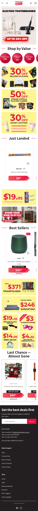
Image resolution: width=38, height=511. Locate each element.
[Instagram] (21, 508)
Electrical (4, 490)
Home (3, 479)
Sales (3, 483)
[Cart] (35, 3)
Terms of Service (7, 463)
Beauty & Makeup (7, 486)
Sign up (31, 421)
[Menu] (2, 3)
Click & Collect (6, 467)
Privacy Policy (6, 456)
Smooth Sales (21, 503)
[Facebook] (17, 508)
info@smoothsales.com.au (21, 432)
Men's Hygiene (6, 493)
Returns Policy (6, 460)
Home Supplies (6, 497)
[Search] (7, 3)
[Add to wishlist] (24, 168)
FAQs (3, 452)
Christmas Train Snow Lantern (13, 386)
